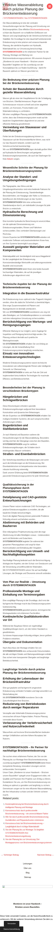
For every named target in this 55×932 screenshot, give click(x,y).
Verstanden (11, 924)
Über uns (27, 868)
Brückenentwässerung (39, 29)
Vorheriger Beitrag (10, 855)
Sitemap (27, 877)
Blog (27, 873)
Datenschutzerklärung (12, 929)
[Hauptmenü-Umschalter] (49, 6)
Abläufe (10, 159)
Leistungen (27, 864)
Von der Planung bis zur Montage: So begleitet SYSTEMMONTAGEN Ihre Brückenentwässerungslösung (24, 833)
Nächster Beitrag (45, 855)
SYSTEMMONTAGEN (13, 18)
